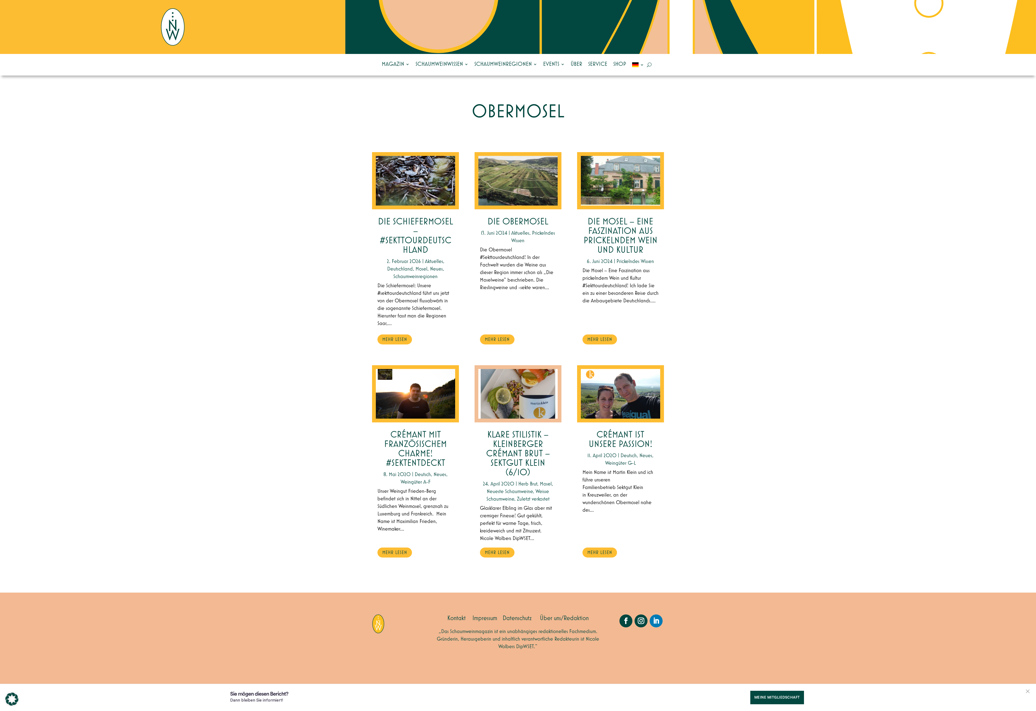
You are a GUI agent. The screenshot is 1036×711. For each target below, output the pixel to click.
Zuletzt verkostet (533, 499)
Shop (619, 64)
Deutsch (423, 474)
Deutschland (400, 269)
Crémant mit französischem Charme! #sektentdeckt (415, 449)
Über (576, 64)
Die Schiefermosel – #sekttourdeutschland (415, 236)
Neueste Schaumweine (510, 491)
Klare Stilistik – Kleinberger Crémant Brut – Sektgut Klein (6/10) (518, 453)
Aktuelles (434, 261)
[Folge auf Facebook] (625, 620)
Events (551, 64)
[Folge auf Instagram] (641, 620)
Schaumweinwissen (439, 64)
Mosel (421, 269)
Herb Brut (527, 484)
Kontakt (456, 618)
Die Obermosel (518, 222)
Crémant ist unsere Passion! (620, 439)
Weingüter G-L (620, 463)
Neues (436, 269)
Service (597, 64)
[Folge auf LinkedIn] (656, 620)
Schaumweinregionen (503, 64)
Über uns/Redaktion (564, 618)
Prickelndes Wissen (635, 261)
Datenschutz (517, 618)
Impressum (484, 618)
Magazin (393, 64)
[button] (12, 699)
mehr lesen (394, 339)
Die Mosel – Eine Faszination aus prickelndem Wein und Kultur (620, 236)
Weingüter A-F (416, 482)
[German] (638, 65)
